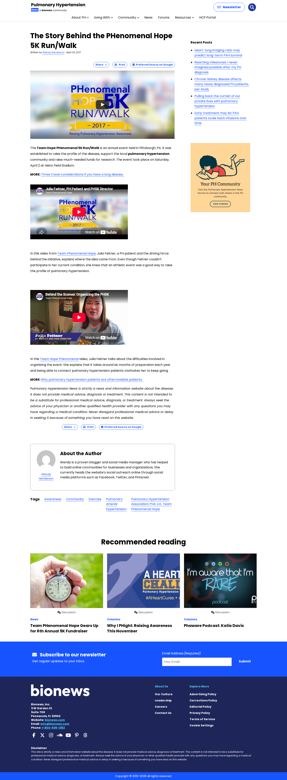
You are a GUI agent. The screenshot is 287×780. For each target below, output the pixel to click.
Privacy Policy (200, 713)
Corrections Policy (203, 700)
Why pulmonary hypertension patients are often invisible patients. (92, 379)
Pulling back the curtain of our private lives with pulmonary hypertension (217, 101)
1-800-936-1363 (53, 728)
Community (127, 17)
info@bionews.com (54, 724)
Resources (183, 17)
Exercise (95, 499)
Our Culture (164, 694)
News (148, 17)
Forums (163, 17)
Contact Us (163, 713)
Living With (102, 17)
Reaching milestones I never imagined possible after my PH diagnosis (217, 67)
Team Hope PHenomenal (59, 359)
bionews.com (55, 720)
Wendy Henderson (53, 52)
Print (121, 64)
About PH (78, 17)
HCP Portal (207, 17)
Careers (161, 707)
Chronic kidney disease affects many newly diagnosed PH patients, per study (221, 84)
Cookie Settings (201, 725)
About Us (161, 686)
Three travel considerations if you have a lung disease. (82, 174)
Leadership (163, 700)
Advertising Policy (203, 694)
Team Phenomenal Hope (76, 253)
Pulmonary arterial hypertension (116, 504)
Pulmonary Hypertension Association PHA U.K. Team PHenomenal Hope (151, 504)
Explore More (199, 686)
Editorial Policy (200, 707)
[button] (229, 7)
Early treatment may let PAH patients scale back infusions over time (220, 118)
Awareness (52, 499)
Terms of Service (202, 719)
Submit (245, 661)
